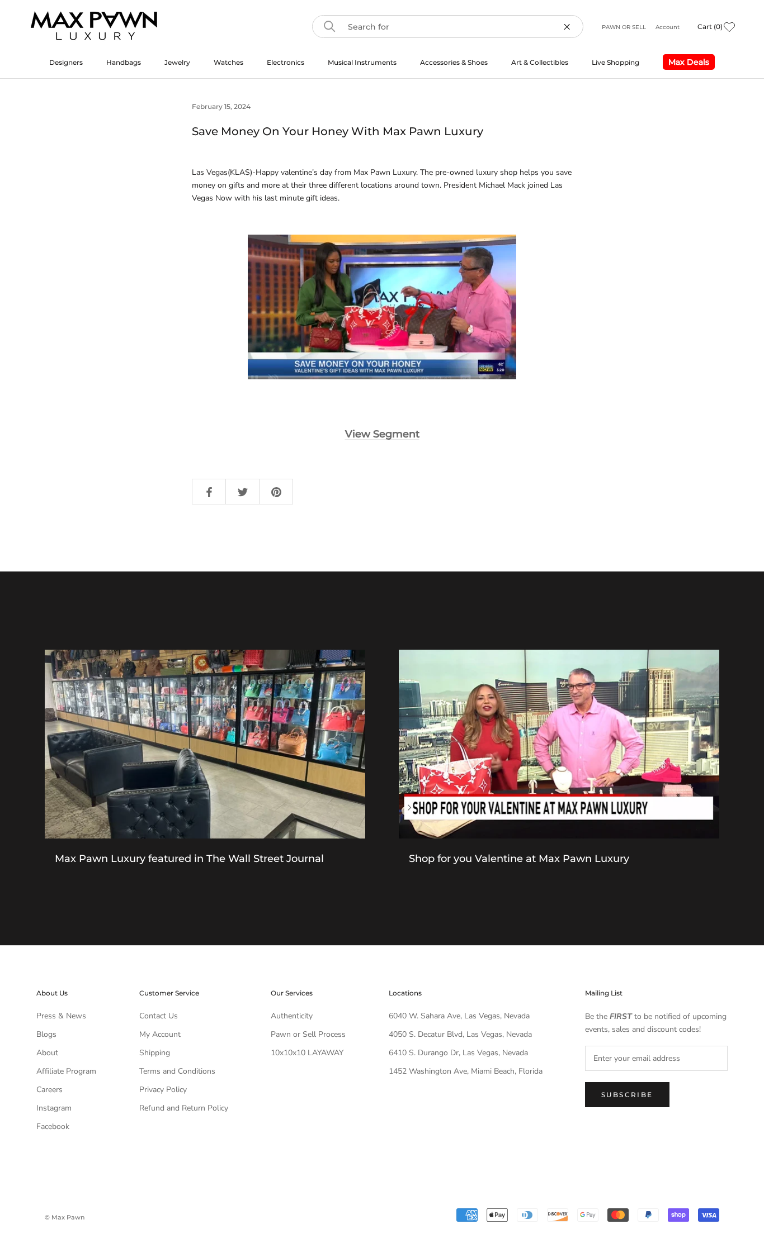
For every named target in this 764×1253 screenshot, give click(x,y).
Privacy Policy (163, 1089)
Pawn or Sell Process (308, 1034)
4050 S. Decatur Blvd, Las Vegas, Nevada (460, 1034)
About (47, 1052)
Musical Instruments (362, 62)
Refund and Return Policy (183, 1108)
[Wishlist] (729, 27)
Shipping (154, 1052)
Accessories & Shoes (454, 62)
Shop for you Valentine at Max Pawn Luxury (519, 858)
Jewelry (177, 62)
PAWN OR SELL (625, 27)
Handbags (123, 62)
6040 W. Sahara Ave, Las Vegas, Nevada (459, 1016)
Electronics (285, 62)
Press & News (61, 1016)
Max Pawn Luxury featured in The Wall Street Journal (189, 858)
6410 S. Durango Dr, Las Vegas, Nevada (458, 1052)
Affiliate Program (66, 1071)
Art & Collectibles (539, 62)
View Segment (382, 434)
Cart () (710, 26)
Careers (49, 1089)
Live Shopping (615, 62)
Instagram (54, 1108)
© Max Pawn (64, 1217)
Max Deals (686, 63)
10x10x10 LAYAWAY (307, 1052)
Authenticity (292, 1016)
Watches (228, 62)
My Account (160, 1034)
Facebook (52, 1126)
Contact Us (158, 1016)
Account (667, 27)
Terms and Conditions (177, 1071)
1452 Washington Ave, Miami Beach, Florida (466, 1071)
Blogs (46, 1034)
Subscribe (627, 1094)
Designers (66, 62)
